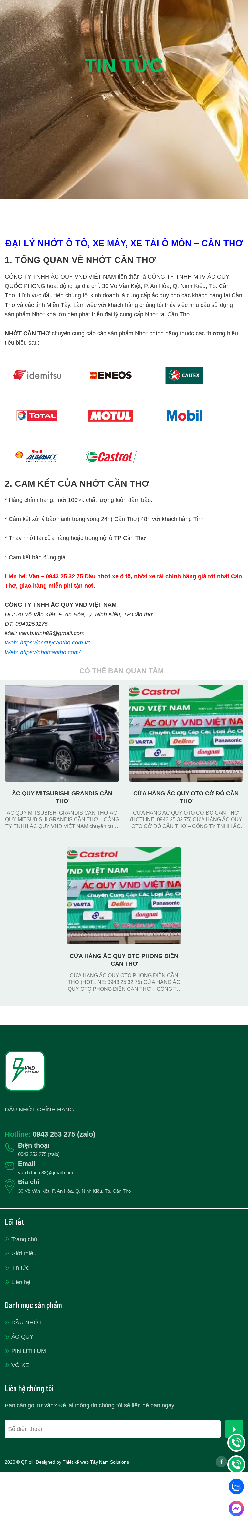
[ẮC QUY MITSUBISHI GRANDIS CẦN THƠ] (62, 689)
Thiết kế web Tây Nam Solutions (96, 1462)
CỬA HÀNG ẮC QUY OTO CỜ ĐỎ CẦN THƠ (186, 797)
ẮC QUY (22, 1336)
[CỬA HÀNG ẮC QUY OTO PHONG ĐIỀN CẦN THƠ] (124, 852)
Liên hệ (20, 1282)
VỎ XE (20, 1365)
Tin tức (20, 1267)
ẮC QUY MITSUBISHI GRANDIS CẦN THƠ (62, 797)
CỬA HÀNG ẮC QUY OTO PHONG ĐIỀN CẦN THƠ (124, 960)
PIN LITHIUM (28, 1351)
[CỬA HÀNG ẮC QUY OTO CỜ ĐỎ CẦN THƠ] (186, 689)
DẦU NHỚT (26, 1322)
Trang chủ (24, 1239)
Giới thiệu (23, 1253)
